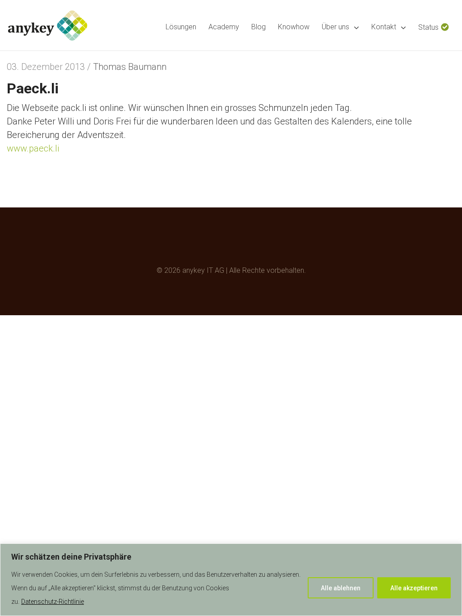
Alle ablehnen (340, 588)
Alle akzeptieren (414, 588)
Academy (223, 27)
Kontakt (383, 27)
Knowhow (294, 27)
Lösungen (181, 27)
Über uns (335, 27)
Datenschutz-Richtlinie (52, 601)
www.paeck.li (33, 148)
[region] (231, 579)
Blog (258, 27)
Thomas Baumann (129, 66)
